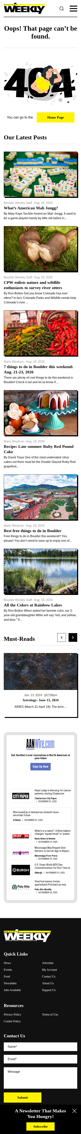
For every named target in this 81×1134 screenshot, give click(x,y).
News (7, 963)
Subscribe (40, 1126)
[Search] (61, 8)
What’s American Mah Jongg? (31, 208)
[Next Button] (73, 637)
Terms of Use (50, 1014)
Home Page (55, 117)
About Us (48, 983)
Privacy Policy (12, 1014)
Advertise (47, 963)
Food (7, 976)
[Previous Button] (61, 637)
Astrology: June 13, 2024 (40, 700)
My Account (49, 969)
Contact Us (48, 976)
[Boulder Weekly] (24, 8)
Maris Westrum (14, 361)
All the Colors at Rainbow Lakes (33, 605)
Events (8, 969)
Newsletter (10, 983)
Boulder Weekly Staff (18, 202)
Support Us (49, 990)
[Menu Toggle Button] (73, 8)
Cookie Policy (12, 1021)
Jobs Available (12, 990)
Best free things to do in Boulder (32, 530)
